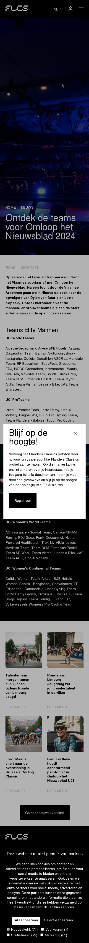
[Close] (75, 434)
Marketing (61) (55, 935)
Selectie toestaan (58, 920)
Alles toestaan (26, 920)
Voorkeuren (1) (56, 930)
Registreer (22, 501)
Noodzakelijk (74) (24, 930)
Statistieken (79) (23, 935)
